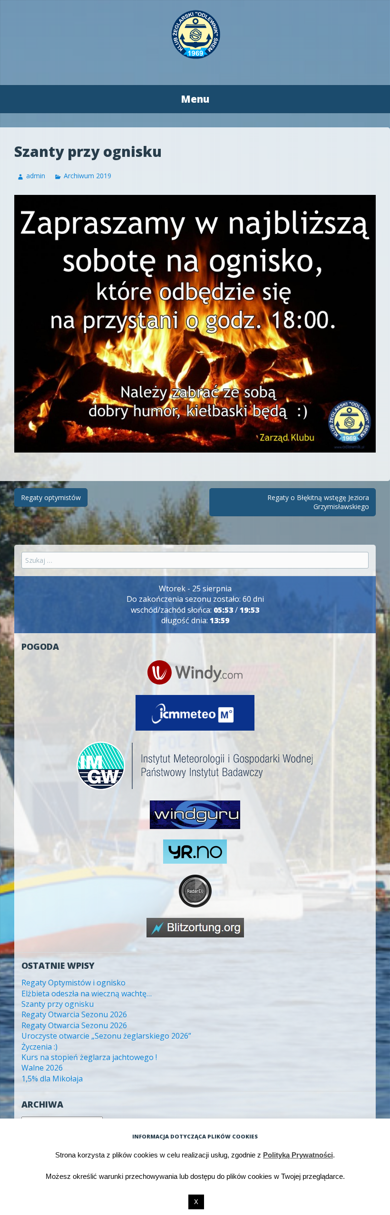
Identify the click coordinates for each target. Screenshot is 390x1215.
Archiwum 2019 (87, 175)
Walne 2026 (42, 1067)
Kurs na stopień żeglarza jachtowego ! (89, 1057)
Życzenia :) (39, 1046)
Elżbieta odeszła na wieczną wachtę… (86, 993)
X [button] (196, 1201)
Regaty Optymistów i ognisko (73, 982)
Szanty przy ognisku (57, 1004)
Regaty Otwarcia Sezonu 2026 (74, 1014)
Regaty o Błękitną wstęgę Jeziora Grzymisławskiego (318, 502)
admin (35, 175)
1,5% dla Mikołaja (52, 1078)
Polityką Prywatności (298, 1155)
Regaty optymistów (51, 497)
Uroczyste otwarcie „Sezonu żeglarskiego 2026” (106, 1036)
